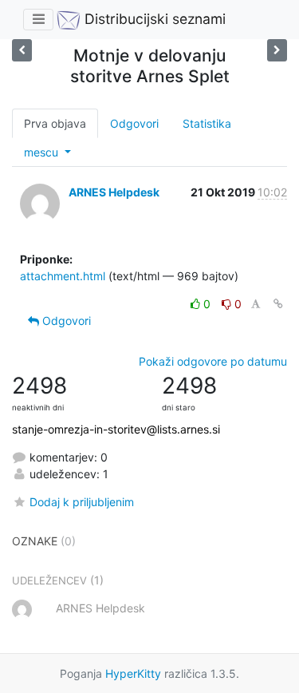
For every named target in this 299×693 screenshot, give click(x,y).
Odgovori (134, 123)
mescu (42, 152)
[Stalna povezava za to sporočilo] (278, 304)
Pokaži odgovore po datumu (213, 361)
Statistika (207, 123)
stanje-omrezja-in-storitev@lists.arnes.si (116, 429)
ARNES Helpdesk (114, 192)
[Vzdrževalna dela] (277, 50)
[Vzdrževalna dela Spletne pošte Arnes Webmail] (22, 50)
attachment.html (62, 276)
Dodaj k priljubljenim (82, 502)
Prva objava (55, 123)
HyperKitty (133, 673)
